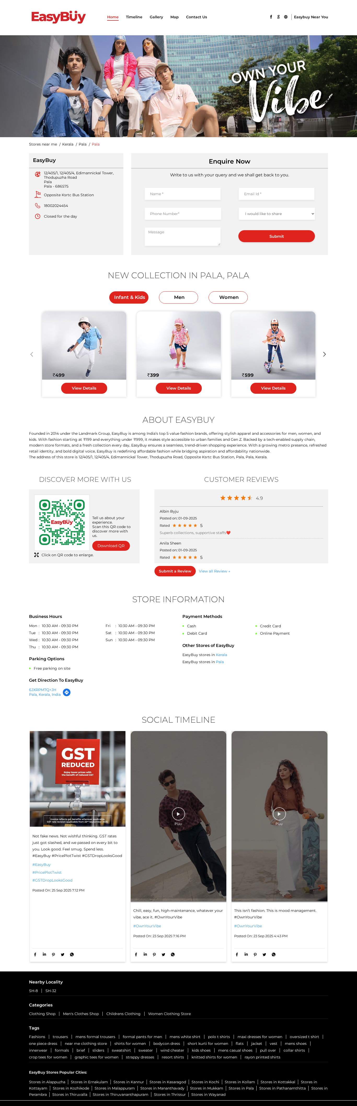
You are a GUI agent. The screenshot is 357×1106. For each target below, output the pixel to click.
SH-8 (33, 990)
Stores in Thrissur (170, 1094)
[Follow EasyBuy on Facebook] (271, 16)
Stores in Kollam (240, 1082)
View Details (84, 388)
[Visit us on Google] (278, 16)
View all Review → (214, 571)
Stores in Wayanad (208, 1094)
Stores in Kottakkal (278, 1082)
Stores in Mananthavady (162, 1088)
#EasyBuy (41, 864)
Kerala (67, 144)
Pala (83, 144)
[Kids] (84, 345)
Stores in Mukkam (206, 1088)
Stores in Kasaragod (167, 1082)
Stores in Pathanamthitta (282, 1088)
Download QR (111, 545)
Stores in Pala (241, 1088)
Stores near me (43, 144)
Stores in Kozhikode (71, 1088)
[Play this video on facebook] (178, 816)
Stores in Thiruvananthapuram (120, 1094)
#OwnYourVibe (147, 926)
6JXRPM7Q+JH (42, 689)
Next (325, 354)
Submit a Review (175, 571)
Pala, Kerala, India (45, 694)
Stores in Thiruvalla (69, 1094)
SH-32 (50, 990)
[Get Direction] (66, 695)
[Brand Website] (285, 16)
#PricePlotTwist (47, 872)
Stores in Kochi (205, 1082)
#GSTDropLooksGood (52, 880)
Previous (32, 354)
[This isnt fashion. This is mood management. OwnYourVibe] (279, 816)
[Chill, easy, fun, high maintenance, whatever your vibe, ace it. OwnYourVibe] (178, 816)
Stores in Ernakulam (89, 1082)
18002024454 (56, 205)
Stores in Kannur (128, 1082)
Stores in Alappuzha (47, 1082)
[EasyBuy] (58, 17)
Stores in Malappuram (115, 1088)
